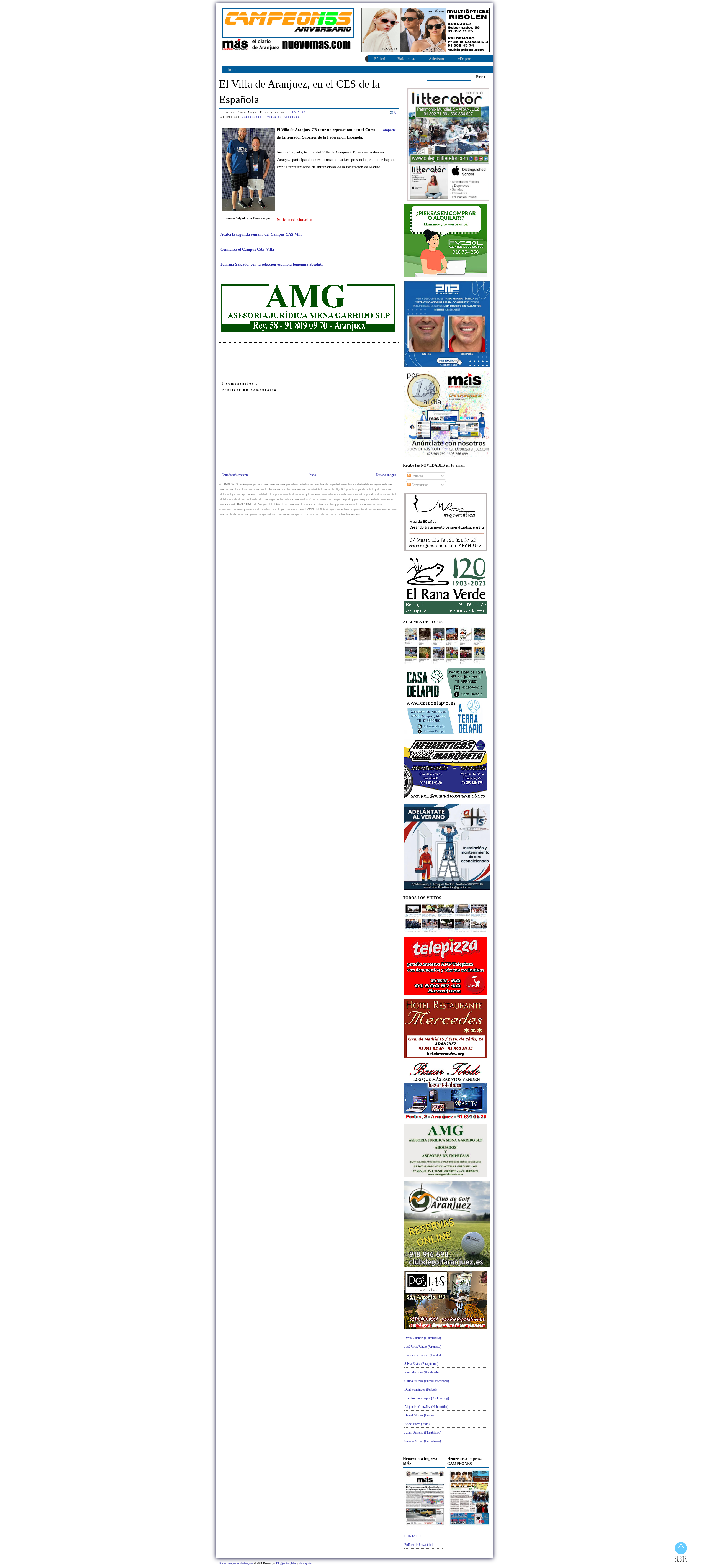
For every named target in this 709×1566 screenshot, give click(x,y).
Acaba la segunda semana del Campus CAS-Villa (261, 234)
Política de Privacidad (418, 1545)
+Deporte (466, 59)
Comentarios (419, 485)
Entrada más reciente (235, 475)
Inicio (233, 69)
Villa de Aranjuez (283, 116)
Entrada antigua (386, 475)
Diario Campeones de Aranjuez (236, 1563)
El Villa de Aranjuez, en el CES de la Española (299, 91)
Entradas (417, 476)
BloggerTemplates (286, 1563)
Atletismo (437, 59)
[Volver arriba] (681, 1552)
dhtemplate (305, 1563)
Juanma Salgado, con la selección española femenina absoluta (271, 264)
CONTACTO (413, 1536)
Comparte (388, 130)
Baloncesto (407, 59)
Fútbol (379, 59)
